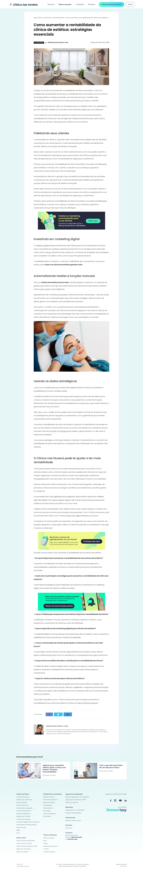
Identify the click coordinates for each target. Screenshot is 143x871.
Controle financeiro (23, 797)
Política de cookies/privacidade (22, 865)
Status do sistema (22, 852)
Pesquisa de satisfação (73, 813)
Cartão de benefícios (23, 811)
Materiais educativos (50, 846)
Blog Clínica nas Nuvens (43, 18)
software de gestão (62, 684)
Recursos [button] (51, 4)
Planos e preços (48, 838)
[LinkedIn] (125, 800)
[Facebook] (110, 800)
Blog (44, 840)
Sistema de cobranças (24, 800)
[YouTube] (120, 800)
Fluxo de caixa (21, 827)
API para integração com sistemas (77, 797)
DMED (18, 830)
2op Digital (123, 866)
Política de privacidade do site (26, 846)
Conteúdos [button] (79, 4)
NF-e (18, 833)
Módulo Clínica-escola (73, 820)
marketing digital (42, 245)
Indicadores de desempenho (26, 825)
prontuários (62, 294)
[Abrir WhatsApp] (138, 865)
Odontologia (47, 805)
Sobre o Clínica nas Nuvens (25, 840)
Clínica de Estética (49, 814)
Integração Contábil (23, 816)
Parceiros (91, 4)
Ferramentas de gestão (24, 808)
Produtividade (58, 18)
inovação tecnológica (58, 431)
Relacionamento (49, 802)
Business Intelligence (23, 814)
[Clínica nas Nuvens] (23, 4)
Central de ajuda (49, 852)
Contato (46, 849)
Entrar (130, 4)
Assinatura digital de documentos (27, 822)
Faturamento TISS (22, 805)
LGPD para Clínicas (71, 802)
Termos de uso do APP (24, 843)
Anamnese (47, 816)
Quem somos (21, 838)
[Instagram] (115, 800)
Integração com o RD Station (75, 810)
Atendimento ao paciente (52, 794)
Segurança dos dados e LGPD (75, 800)
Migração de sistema (23, 849)
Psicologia (46, 811)
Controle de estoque (23, 819)
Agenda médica (48, 797)
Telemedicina (48, 808)
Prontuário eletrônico (50, 800)
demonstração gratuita (88, 703)
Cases (45, 843)
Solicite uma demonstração (111, 4)
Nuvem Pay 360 (21, 802)
